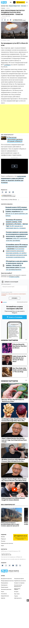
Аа (14, 2)
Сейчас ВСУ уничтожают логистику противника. (17, 236)
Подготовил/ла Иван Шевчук (9, 199)
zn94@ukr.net (19, 557)
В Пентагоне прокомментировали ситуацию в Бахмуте (15, 139)
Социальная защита (19, 578)
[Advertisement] (14, 118)
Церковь (3, 598)
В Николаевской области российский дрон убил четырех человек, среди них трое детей (10, 524)
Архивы (3, 536)
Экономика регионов (6, 589)
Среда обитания (5, 596)
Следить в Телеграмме (15, 317)
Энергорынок (4, 585)
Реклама (3, 541)
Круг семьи (17, 593)
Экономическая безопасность (18, 585)
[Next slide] (27, 6)
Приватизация (4, 587)
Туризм (16, 596)
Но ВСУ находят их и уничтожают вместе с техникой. (17, 224)
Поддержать (21, 2)
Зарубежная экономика (20, 580)
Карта (2, 545)
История (16, 591)
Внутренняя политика (6, 578)
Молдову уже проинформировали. (17, 265)
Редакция (3, 539)
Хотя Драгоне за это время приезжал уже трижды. (16, 211)
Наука (2, 591)
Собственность (18, 598)
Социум (16, 589)
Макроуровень (4, 583)
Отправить (14, 298)
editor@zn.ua (22, 559)
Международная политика (7, 580)
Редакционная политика (7, 543)
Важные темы (4, 5)
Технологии (4, 593)
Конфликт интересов (19, 583)
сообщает (7, 65)
